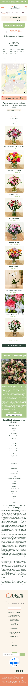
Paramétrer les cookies (14, 620)
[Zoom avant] (25, 65)
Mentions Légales (14, 619)
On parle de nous (14, 624)
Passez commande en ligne (14, 25)
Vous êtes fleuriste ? (14, 636)
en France (7, 98)
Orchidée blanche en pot (14, 290)
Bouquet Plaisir (14, 242)
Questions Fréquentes (14, 608)
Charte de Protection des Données (14, 618)
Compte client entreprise (14, 632)
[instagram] (17, 671)
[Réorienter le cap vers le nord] (25, 70)
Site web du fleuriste (14, 415)
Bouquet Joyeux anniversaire (14, 146)
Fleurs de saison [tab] (14, 118)
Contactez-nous (14, 642)
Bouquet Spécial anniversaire (14, 314)
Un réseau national (14, 622)
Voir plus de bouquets (13, 346)
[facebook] (21, 671)
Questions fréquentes (14, 644)
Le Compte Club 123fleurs (14, 631)
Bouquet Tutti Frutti (14, 170)
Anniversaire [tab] (14, 116)
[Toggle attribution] (25, 92)
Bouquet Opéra (14, 218)
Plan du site (14, 645)
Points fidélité (14, 633)
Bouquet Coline (14, 266)
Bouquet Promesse (14, 338)
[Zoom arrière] (25, 67)
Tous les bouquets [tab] (14, 121)
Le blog (14, 623)
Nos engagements (14, 615)
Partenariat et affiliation (14, 635)
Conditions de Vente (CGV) (14, 616)
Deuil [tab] (14, 123)
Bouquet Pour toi (14, 194)
